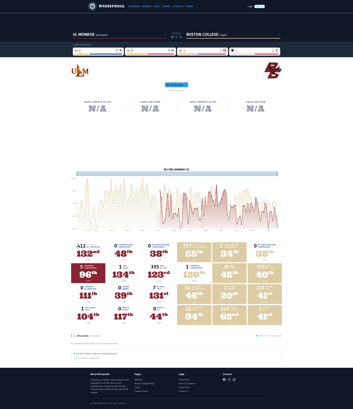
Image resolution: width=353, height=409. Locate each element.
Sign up (259, 6)
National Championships (144, 383)
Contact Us (183, 391)
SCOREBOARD (134, 6)
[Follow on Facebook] (172, 37)
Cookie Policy (184, 387)
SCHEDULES (178, 6)
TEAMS (156, 6)
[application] (176, 202)
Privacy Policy (184, 379)
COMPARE (166, 6)
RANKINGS (146, 6)
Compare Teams (141, 391)
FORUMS (189, 6)
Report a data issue (178, 90)
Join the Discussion (175, 85)
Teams (137, 387)
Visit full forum (276, 336)
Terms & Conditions (187, 383)
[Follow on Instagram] (180, 37)
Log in (76, 358)
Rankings (138, 379)
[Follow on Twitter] (176, 37)
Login (250, 6)
